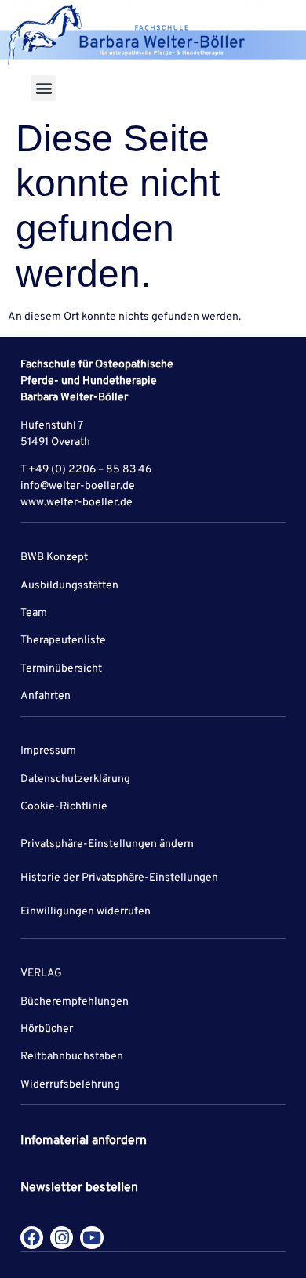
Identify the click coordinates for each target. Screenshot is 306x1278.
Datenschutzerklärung (75, 779)
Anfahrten (45, 696)
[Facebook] (31, 1237)
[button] (43, 88)
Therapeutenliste (63, 640)
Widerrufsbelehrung (70, 1085)
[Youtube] (91, 1237)
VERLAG (41, 973)
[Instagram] (61, 1237)
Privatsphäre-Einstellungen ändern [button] (107, 844)
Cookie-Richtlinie (63, 806)
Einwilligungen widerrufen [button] (85, 911)
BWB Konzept (54, 557)
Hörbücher (46, 1029)
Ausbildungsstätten (69, 585)
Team (33, 613)
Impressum (48, 751)
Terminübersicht (61, 668)
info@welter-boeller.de (77, 486)
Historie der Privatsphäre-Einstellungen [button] (119, 878)
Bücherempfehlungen (74, 1001)
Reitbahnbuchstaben (71, 1056)
